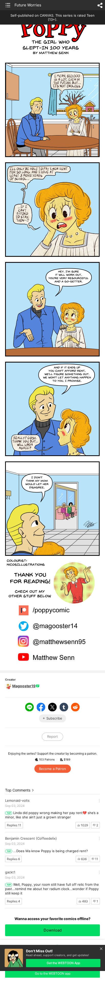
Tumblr (64, 707)
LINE (29, 707)
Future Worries (28, 5)
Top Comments (17, 790)
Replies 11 (14, 825)
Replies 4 (13, 901)
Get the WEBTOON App (63, 963)
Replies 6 (13, 859)
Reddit (75, 707)
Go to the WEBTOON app (52, 973)
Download (53, 930)
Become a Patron (52, 769)
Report (52, 736)
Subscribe (54, 718)
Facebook (41, 707)
